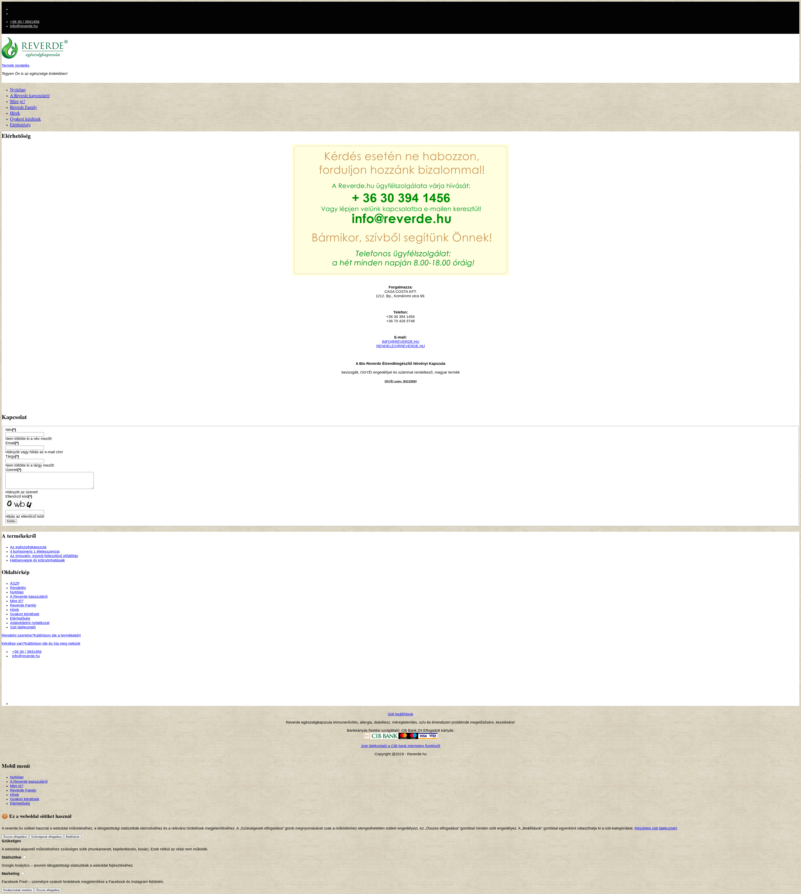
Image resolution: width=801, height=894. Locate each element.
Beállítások (72, 836)
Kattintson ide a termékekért (41, 635)
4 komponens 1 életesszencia (34, 551)
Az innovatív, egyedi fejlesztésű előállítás (44, 556)
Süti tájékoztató (23, 627)
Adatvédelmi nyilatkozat (29, 623)
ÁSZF (15, 583)
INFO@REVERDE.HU (400, 342)
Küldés (11, 521)
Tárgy (12, 456)
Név (10, 430)
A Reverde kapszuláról (30, 95)
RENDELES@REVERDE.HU (400, 346)
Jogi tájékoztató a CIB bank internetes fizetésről (400, 746)
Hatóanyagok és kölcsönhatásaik (37, 560)
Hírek (15, 113)
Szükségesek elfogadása (46, 836)
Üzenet (13, 470)
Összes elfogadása (15, 836)
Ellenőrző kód (18, 496)
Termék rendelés (15, 65)
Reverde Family (23, 107)
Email (12, 443)
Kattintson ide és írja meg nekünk (41, 643)
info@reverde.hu (24, 26)
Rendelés (18, 588)
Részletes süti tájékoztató (656, 828)
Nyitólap (18, 89)
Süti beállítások (400, 714)
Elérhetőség (20, 124)
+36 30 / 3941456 (24, 22)
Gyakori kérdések (25, 119)
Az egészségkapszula (28, 547)
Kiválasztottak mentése (17, 890)
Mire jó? (17, 101)
